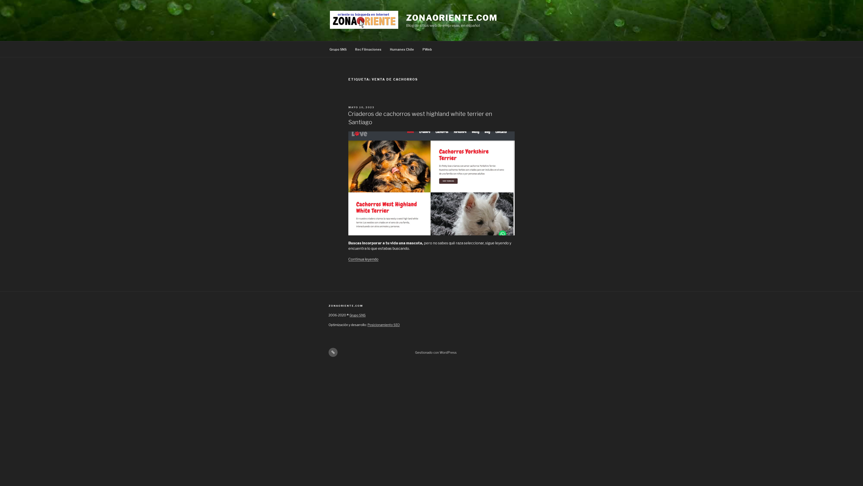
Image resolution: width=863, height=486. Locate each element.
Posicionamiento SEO (383, 325)
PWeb (427, 49)
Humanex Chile (402, 49)
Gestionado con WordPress (436, 352)
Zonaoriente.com (452, 18)
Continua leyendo (363, 259)
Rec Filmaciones (368, 49)
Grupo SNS (338, 49)
